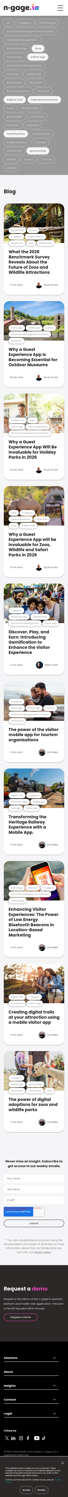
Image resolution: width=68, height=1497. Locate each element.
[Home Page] (22, 8)
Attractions (15, 57)
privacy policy (42, 1252)
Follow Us (10, 1431)
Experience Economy (44, 99)
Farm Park (37, 117)
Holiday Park (41, 134)
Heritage (13, 74)
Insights (10, 1386)
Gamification (16, 134)
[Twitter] (7, 1440)
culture (11, 168)
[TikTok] (45, 1440)
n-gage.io (24, 23)
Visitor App (38, 57)
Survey (28, 159)
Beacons (43, 91)
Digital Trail (15, 99)
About (8, 1372)
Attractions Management (24, 65)
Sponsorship (38, 151)
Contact (10, 1400)
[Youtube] (38, 1440)
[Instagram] (23, 1440)
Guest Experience (18, 91)
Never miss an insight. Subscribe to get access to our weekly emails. (34, 1163)
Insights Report (17, 142)
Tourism (46, 159)
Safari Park (14, 151)
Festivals (13, 125)
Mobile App (33, 74)
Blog (10, 191)
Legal (8, 1413)
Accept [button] (26, 1490)
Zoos (38, 48)
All (8, 23)
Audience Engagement (22, 40)
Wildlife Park (29, 108)
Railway (40, 142)
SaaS (10, 108)
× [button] (62, 1463)
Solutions (11, 1358)
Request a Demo (20, 1317)
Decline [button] (41, 1490)
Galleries (33, 125)
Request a (26, 1289)
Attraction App (17, 48)
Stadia (11, 159)
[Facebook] (30, 1440)
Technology (47, 23)
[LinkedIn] (15, 1440)
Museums (36, 82)
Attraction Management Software (30, 31)
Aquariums (14, 82)
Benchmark (14, 117)
